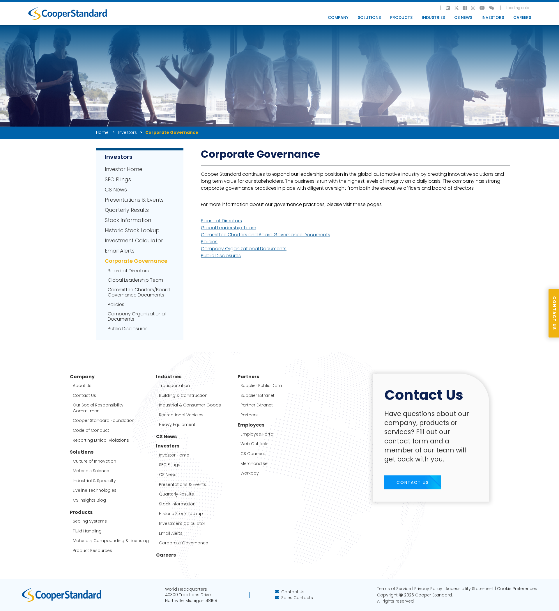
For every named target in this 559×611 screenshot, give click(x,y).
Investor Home (123, 169)
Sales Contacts (297, 598)
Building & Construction (183, 395)
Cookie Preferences (517, 589)
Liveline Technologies (94, 490)
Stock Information (128, 220)
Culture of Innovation (94, 461)
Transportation (174, 385)
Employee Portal (257, 434)
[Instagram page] (473, 8)
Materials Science (91, 471)
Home (102, 132)
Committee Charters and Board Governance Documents (265, 234)
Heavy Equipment (177, 424)
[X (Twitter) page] (456, 8)
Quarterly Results (127, 210)
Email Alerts (120, 251)
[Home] (67, 13)
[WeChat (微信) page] (492, 8)
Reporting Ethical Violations (101, 440)
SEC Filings (118, 179)
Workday (249, 473)
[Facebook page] (465, 8)
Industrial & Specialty (94, 481)
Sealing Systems (90, 521)
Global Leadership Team (135, 280)
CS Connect (252, 454)
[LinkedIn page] (448, 8)
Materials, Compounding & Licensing (111, 540)
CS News (463, 17)
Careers (522, 17)
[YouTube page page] (482, 8)
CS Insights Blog (89, 500)
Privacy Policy (428, 589)
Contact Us (84, 395)
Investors (127, 132)
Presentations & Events (134, 200)
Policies (116, 304)
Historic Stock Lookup (132, 230)
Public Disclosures (128, 328)
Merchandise (254, 463)
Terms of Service (394, 589)
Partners (249, 415)
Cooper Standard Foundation (104, 420)
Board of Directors (128, 270)
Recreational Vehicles (181, 415)
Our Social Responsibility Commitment (98, 408)
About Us (82, 385)
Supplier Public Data (261, 385)
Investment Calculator (134, 241)
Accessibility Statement (469, 589)
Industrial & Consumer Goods (190, 405)
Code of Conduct (91, 430)
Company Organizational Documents (137, 316)
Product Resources (92, 550)
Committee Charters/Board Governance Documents (139, 292)
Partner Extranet (256, 405)
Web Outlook (253, 444)
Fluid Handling (87, 531)
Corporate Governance (136, 261)
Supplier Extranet (257, 395)
